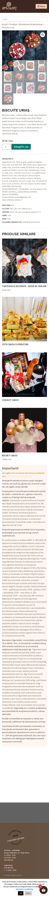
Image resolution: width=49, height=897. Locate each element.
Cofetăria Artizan (16, 839)
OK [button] (21, 893)
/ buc (24, 288)
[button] (42, 34)
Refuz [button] (28, 893)
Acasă (4, 24)
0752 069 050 (8, 868)
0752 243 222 (8, 860)
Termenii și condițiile (24, 889)
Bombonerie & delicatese (30, 24)
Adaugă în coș (21, 146)
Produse (13, 24)
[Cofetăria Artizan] (9, 6)
